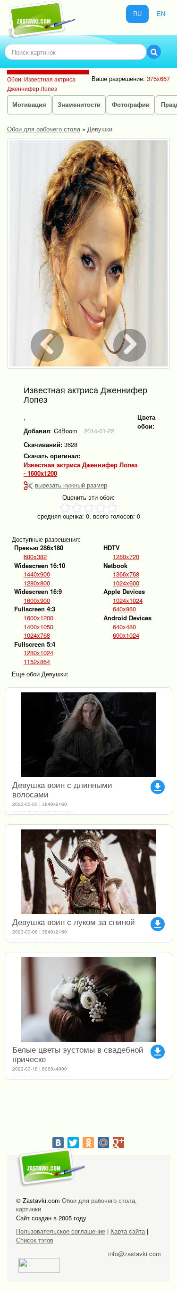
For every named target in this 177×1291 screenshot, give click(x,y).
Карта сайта (127, 1230)
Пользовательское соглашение (60, 1230)
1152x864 (37, 662)
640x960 (124, 609)
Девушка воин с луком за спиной (73, 921)
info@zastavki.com (134, 1253)
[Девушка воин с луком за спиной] (88, 871)
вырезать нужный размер (71, 484)
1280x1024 (38, 653)
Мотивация (29, 104)
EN (161, 13)
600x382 (35, 556)
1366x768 (126, 574)
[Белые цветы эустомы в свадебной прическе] (88, 999)
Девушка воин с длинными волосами (62, 789)
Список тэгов (34, 1239)
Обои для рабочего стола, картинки (76, 1205)
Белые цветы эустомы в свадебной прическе (77, 1053)
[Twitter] (73, 1142)
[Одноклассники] (88, 1142)
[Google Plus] (118, 1142)
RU (137, 13)
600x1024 (126, 635)
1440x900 (37, 574)
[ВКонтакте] (58, 1142)
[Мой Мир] (103, 1142)
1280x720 (126, 556)
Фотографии (131, 104)
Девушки (99, 128)
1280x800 (37, 583)
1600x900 (37, 600)
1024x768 (37, 635)
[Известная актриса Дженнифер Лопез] (88, 253)
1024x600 (126, 583)
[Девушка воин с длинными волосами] (88, 734)
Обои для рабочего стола (43, 128)
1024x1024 (128, 600)
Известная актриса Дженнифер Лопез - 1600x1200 (80, 469)
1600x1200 (38, 618)
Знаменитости (79, 104)
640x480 (124, 627)
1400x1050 (38, 627)
